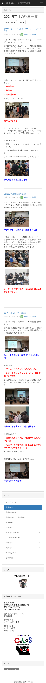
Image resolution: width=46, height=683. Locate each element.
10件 (21, 22)
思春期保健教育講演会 (15, 193)
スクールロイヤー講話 (15, 312)
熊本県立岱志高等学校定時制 (20, 3)
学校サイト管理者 (29, 34)
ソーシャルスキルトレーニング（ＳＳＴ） (22, 29)
